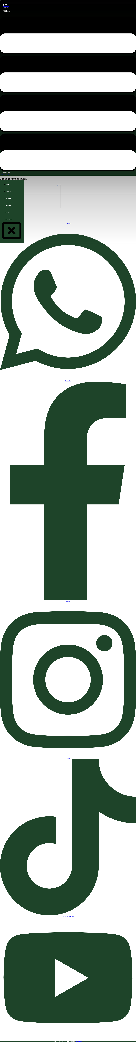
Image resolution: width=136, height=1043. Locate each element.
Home (7, 184)
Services (8, 198)
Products (8, 205)
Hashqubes (79, 1041)
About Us (8, 191)
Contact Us (9, 219)
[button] (68, 102)
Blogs (7, 212)
